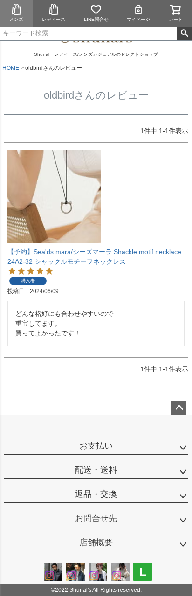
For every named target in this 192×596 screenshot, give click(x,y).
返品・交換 (96, 494)
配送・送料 (96, 470)
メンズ (16, 19)
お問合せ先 (96, 518)
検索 (184, 33)
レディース (53, 19)
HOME (10, 68)
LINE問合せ (96, 19)
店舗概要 (96, 542)
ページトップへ (178, 408)
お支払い (96, 445)
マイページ (138, 19)
